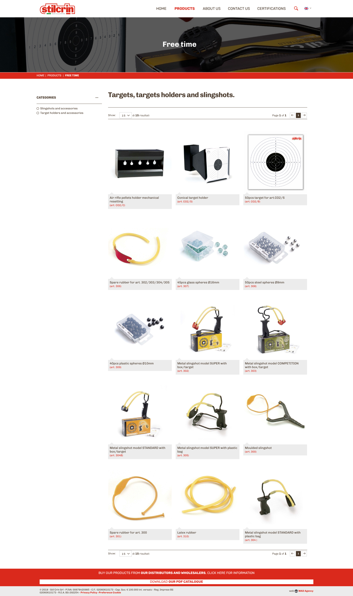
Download (176, 582)
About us (212, 8)
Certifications (271, 8)
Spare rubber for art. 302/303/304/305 (140, 284)
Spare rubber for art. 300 (128, 534)
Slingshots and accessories (59, 108)
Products (54, 75)
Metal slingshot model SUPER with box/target (202, 367)
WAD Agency (305, 590)
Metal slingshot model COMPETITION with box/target (272, 367)
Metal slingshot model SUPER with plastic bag (207, 451)
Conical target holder (192, 199)
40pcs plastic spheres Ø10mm (132, 365)
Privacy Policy (89, 592)
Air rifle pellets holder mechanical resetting (134, 201)
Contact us (239, 8)
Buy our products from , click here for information (176, 573)
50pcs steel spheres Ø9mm (264, 284)
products (184, 8)
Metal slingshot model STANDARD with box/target (137, 451)
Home (161, 8)
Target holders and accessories (61, 113)
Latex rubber (186, 534)
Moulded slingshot (258, 449)
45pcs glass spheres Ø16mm (198, 284)
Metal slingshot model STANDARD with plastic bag (272, 536)
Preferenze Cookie (110, 592)
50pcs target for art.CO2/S (265, 199)
